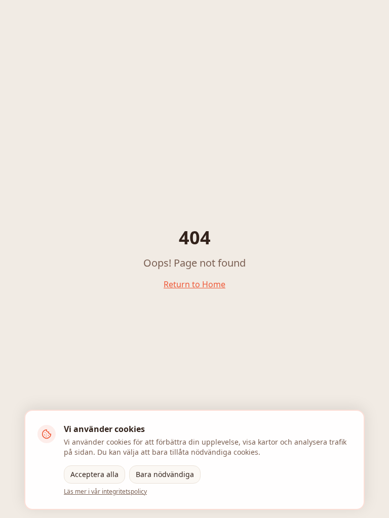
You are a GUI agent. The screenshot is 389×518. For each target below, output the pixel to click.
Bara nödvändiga (165, 474)
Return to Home (194, 284)
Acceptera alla (94, 474)
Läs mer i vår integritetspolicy (105, 492)
